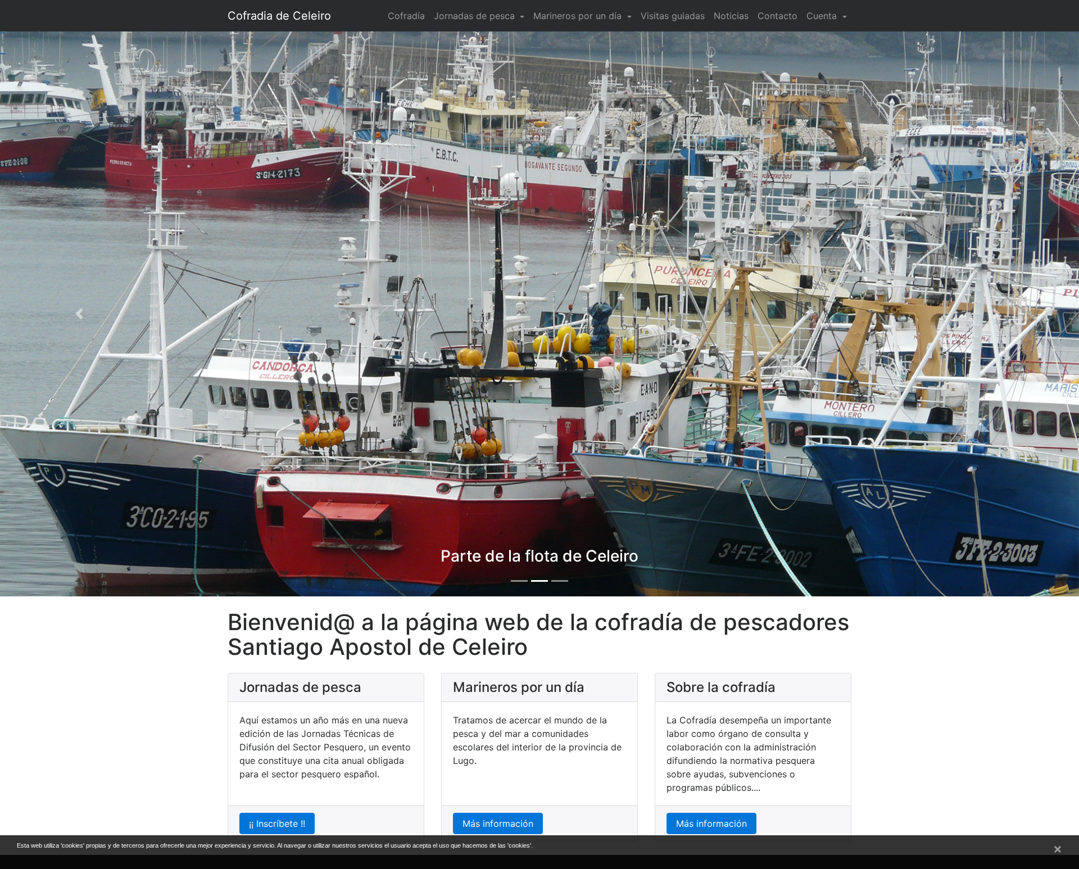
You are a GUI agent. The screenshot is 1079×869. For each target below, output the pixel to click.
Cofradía (406, 15)
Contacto (777, 15)
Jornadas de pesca (476, 15)
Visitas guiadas (673, 15)
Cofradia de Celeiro (279, 15)
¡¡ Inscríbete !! (277, 823)
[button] (81, 313)
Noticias (731, 15)
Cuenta (823, 15)
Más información (498, 823)
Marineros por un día (578, 15)
